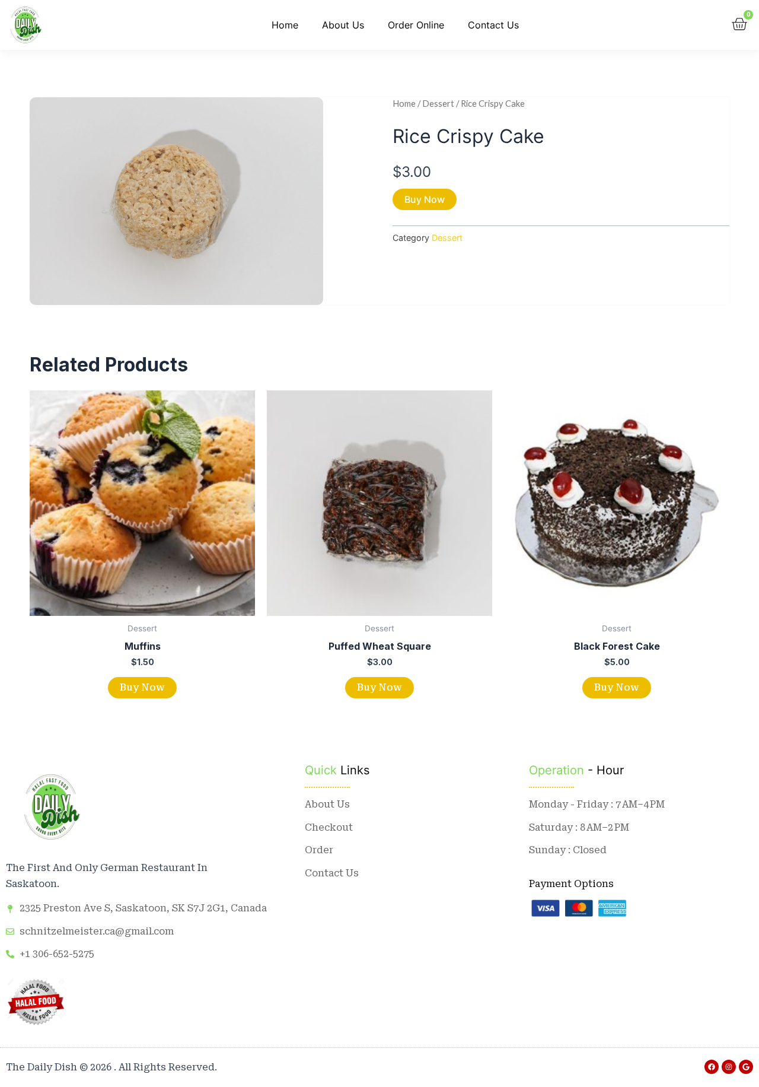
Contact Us (493, 25)
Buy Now (424, 199)
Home (285, 25)
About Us (343, 25)
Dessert (438, 103)
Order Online (416, 25)
